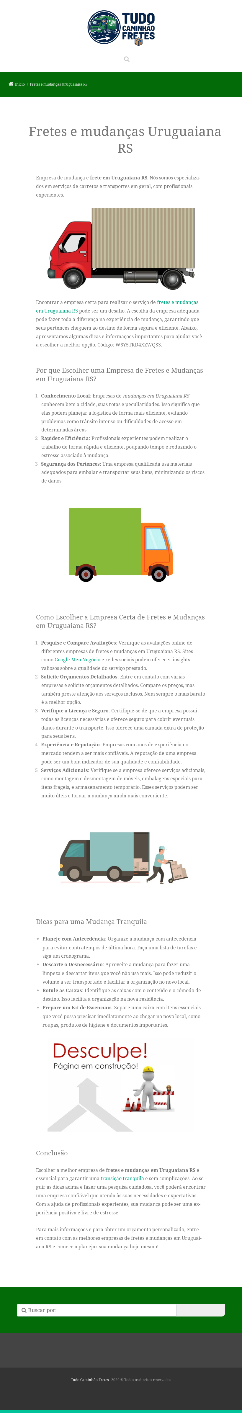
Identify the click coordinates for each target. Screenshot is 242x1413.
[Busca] (121, 53)
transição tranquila (122, 1178)
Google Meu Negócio (77, 659)
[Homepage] (121, 27)
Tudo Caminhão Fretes (90, 1379)
